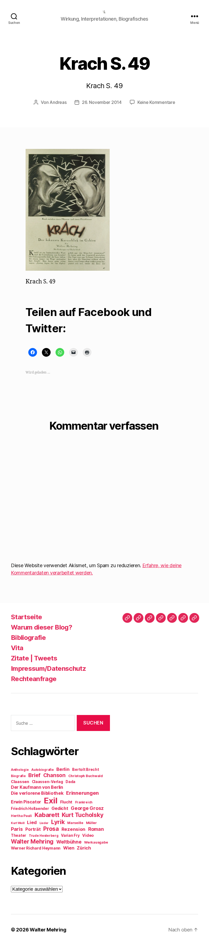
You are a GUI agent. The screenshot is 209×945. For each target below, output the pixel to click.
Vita (17, 648)
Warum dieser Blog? (41, 627)
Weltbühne (69, 842)
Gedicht (59, 808)
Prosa (51, 828)
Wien (68, 848)
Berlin (62, 769)
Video (88, 835)
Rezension (74, 829)
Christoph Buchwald (85, 776)
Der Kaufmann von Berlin (37, 787)
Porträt (33, 829)
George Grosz (87, 808)
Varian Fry (70, 835)
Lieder (43, 823)
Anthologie (20, 770)
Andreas (58, 102)
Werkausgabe (96, 842)
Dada (70, 782)
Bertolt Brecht (85, 769)
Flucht (66, 801)
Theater (18, 835)
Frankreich (84, 802)
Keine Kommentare (156, 102)
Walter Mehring (32, 841)
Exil (50, 800)
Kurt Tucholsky (82, 814)
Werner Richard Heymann (35, 848)
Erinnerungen (82, 793)
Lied (32, 822)
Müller (91, 823)
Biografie (18, 776)
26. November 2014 (101, 102)
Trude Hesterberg (44, 836)
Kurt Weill (17, 823)
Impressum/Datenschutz (48, 668)
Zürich (84, 848)
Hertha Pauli (21, 816)
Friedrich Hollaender (30, 808)
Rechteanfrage (33, 679)
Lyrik (58, 821)
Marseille (75, 823)
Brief (34, 775)
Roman (96, 829)
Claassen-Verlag (47, 782)
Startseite (26, 617)
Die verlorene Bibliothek (37, 793)
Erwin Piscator (26, 801)
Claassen (20, 781)
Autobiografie (42, 770)
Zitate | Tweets (34, 658)
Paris (17, 829)
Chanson (54, 775)
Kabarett (47, 814)
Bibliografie (28, 637)
